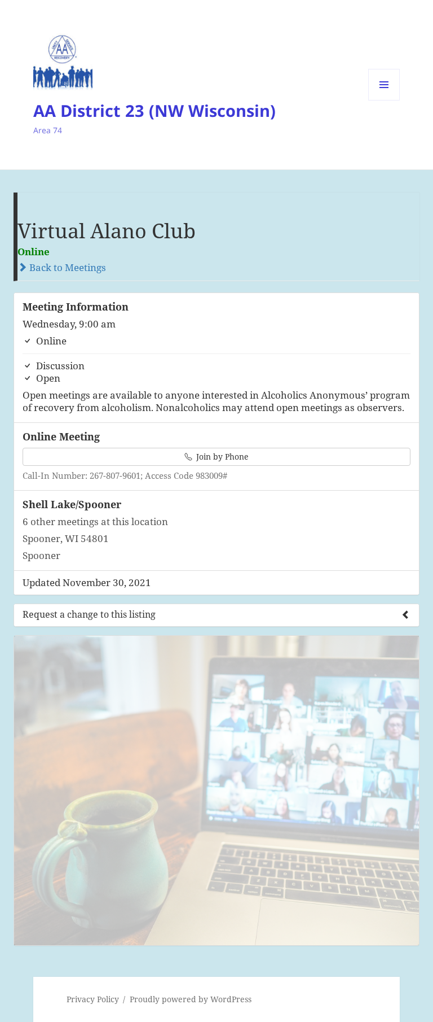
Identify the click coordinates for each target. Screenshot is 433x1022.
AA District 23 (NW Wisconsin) (154, 110)
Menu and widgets (384, 100)
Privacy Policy (93, 999)
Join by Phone (221, 456)
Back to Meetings (66, 267)
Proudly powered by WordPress (190, 999)
